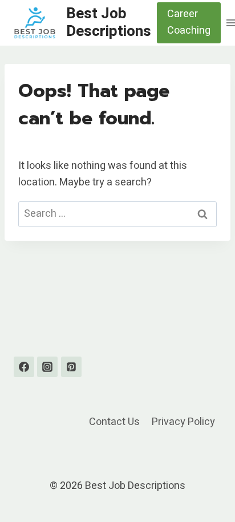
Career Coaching (188, 22)
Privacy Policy (183, 422)
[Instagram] (47, 367)
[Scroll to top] (205, 484)
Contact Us (114, 422)
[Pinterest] (71, 367)
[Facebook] (24, 367)
